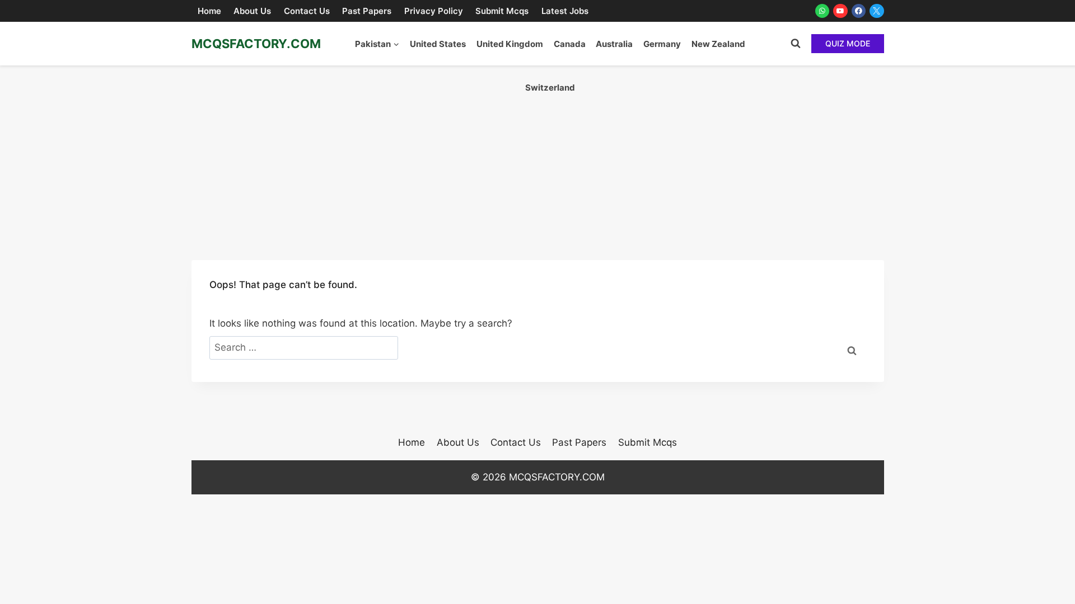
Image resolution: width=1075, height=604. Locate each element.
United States (438, 44)
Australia (614, 44)
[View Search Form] (796, 44)
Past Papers (366, 11)
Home (209, 11)
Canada (570, 44)
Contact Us (307, 11)
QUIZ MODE (847, 43)
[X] (877, 11)
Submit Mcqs (502, 11)
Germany (662, 44)
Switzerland (550, 87)
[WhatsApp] (822, 11)
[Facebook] (859, 11)
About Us (252, 11)
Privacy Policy (433, 11)
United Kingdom (509, 44)
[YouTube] (840, 11)
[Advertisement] (537, 149)
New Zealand (718, 44)
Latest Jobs (564, 11)
